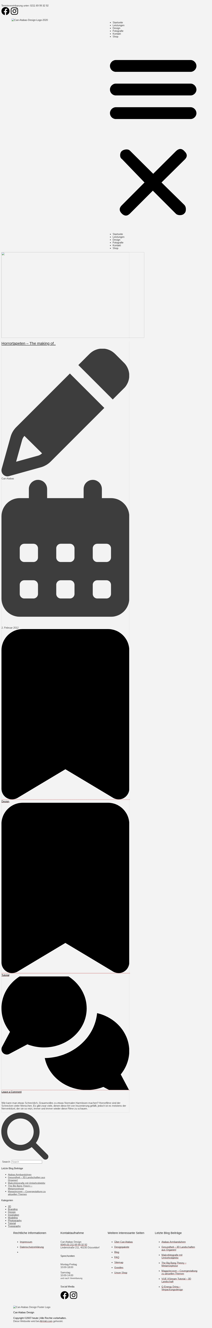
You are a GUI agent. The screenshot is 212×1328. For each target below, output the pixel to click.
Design (116, 28)
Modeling (13, 1217)
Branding (13, 1209)
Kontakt (117, 33)
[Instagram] (14, 11)
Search (6, 1161)
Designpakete (121, 1247)
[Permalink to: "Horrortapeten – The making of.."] (72, 336)
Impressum (26, 1241)
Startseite (118, 22)
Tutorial (12, 1223)
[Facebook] (5, 11)
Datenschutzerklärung (32, 1247)
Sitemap (118, 1262)
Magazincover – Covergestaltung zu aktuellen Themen (179, 1272)
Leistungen (118, 25)
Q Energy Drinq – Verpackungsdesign (172, 1288)
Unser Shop (120, 1272)
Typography (14, 1226)
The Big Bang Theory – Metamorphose (20, 1187)
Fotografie (118, 30)
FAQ (116, 1257)
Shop (115, 36)
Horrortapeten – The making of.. (28, 343)
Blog (116, 1252)
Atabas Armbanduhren (19, 1174)
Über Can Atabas (123, 1241)
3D (9, 1206)
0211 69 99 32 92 (39, 5)
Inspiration (13, 1214)
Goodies (118, 1267)
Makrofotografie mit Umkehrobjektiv (26, 1183)
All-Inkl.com (46, 1321)
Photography (15, 1220)
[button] (153, 135)
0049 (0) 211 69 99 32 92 (73, 1244)
